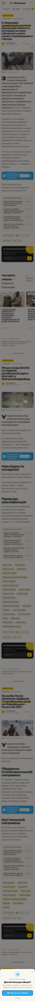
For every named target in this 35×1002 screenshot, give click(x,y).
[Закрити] (32, 971)
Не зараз (17, 998)
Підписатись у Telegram (19, 993)
